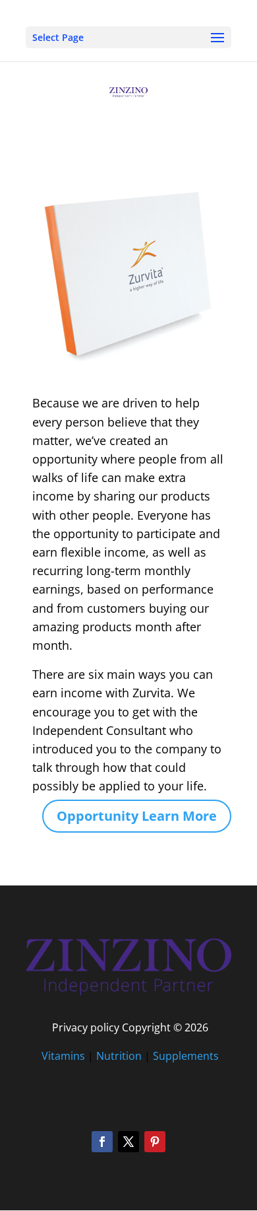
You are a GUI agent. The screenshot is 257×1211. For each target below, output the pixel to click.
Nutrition (119, 1056)
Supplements (186, 1056)
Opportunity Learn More (137, 816)
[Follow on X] (128, 1141)
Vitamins (63, 1056)
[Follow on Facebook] (102, 1141)
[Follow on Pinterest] (154, 1141)
